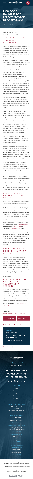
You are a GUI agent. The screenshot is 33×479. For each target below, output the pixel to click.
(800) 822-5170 (16, 365)
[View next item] (11, 346)
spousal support (23, 224)
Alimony (5, 313)
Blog (16, 393)
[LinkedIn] (24, 381)
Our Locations (16, 391)
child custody (17, 226)
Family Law (11, 313)
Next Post (21, 318)
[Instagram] (15, 381)
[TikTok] (18, 381)
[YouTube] (8, 381)
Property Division (20, 313)
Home (16, 388)
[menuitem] (9, 471)
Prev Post (11, 318)
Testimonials (16, 396)
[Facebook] (12, 381)
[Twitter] (21, 381)
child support (14, 228)
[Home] (16, 3)
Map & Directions (16, 412)
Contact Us (16, 398)
